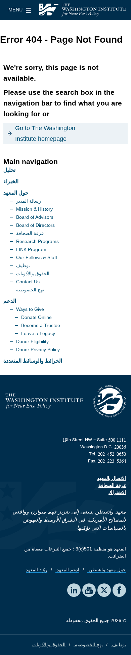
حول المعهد (16, 193)
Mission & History (34, 209)
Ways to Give (30, 309)
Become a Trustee (40, 325)
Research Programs (37, 241)
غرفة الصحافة (30, 233)
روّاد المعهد (36, 569)
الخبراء (10, 181)
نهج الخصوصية (30, 289)
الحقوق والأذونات (32, 273)
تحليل (9, 170)
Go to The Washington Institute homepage (45, 133)
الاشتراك (117, 492)
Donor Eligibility (32, 341)
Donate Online (36, 317)
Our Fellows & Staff (36, 257)
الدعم (9, 301)
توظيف (23, 265)
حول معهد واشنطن (106, 569)
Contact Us (28, 281)
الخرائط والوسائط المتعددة (32, 361)
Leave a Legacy (38, 333)
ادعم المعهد (67, 569)
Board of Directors (35, 225)
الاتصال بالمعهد (111, 478)
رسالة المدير (28, 201)
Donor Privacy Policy (38, 349)
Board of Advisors (34, 217)
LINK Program (31, 249)
